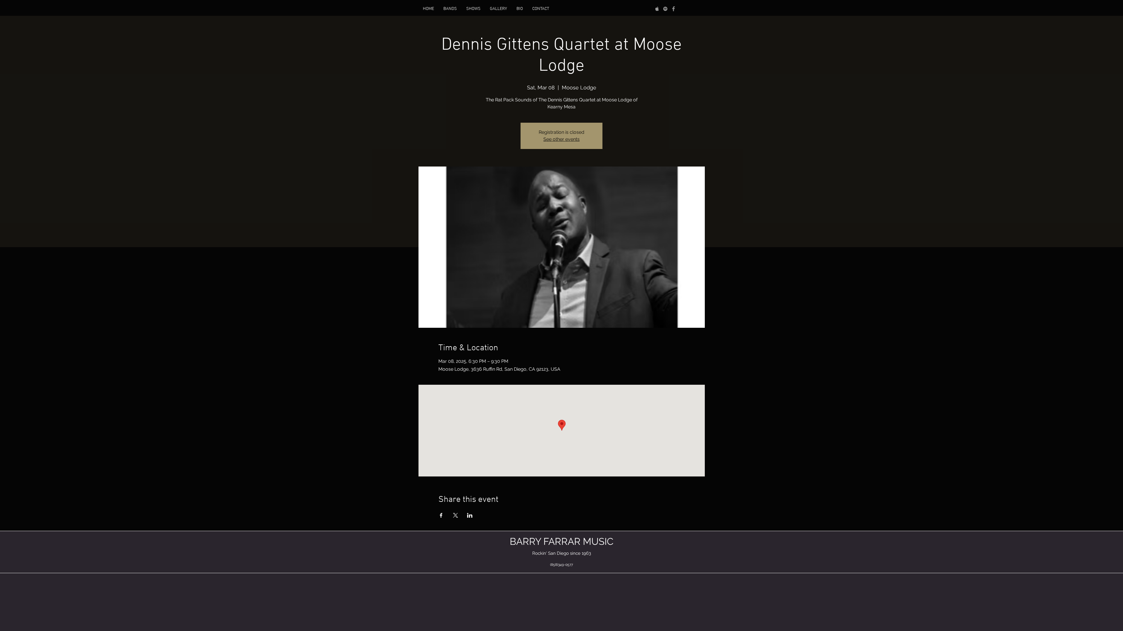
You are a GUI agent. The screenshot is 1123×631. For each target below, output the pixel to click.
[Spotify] (665, 9)
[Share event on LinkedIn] (470, 515)
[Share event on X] (455, 515)
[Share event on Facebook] (441, 515)
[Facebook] (673, 9)
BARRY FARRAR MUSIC (562, 541)
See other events (561, 139)
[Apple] (657, 9)
